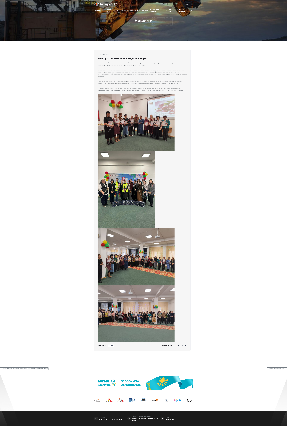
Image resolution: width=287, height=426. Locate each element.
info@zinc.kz (170, 419)
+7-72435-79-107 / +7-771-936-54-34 (110, 419)
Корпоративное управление (154, 10)
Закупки (144, 10)
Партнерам (123, 10)
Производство (134, 10)
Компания (98, 10)
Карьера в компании (182, 10)
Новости (111, 345)
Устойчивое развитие (107, 10)
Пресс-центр (171, 10)
